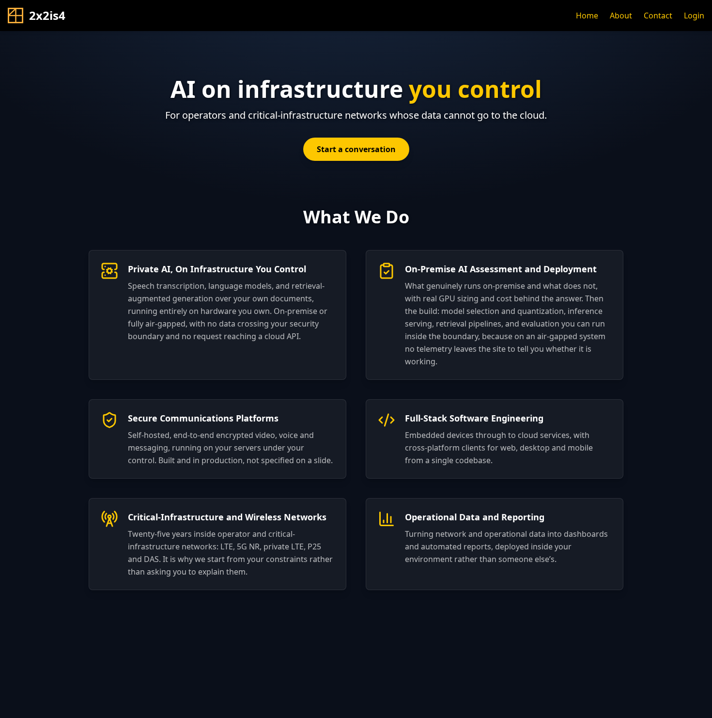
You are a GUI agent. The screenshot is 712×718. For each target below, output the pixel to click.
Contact (658, 15)
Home (587, 15)
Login (694, 15)
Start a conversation (356, 149)
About (621, 15)
